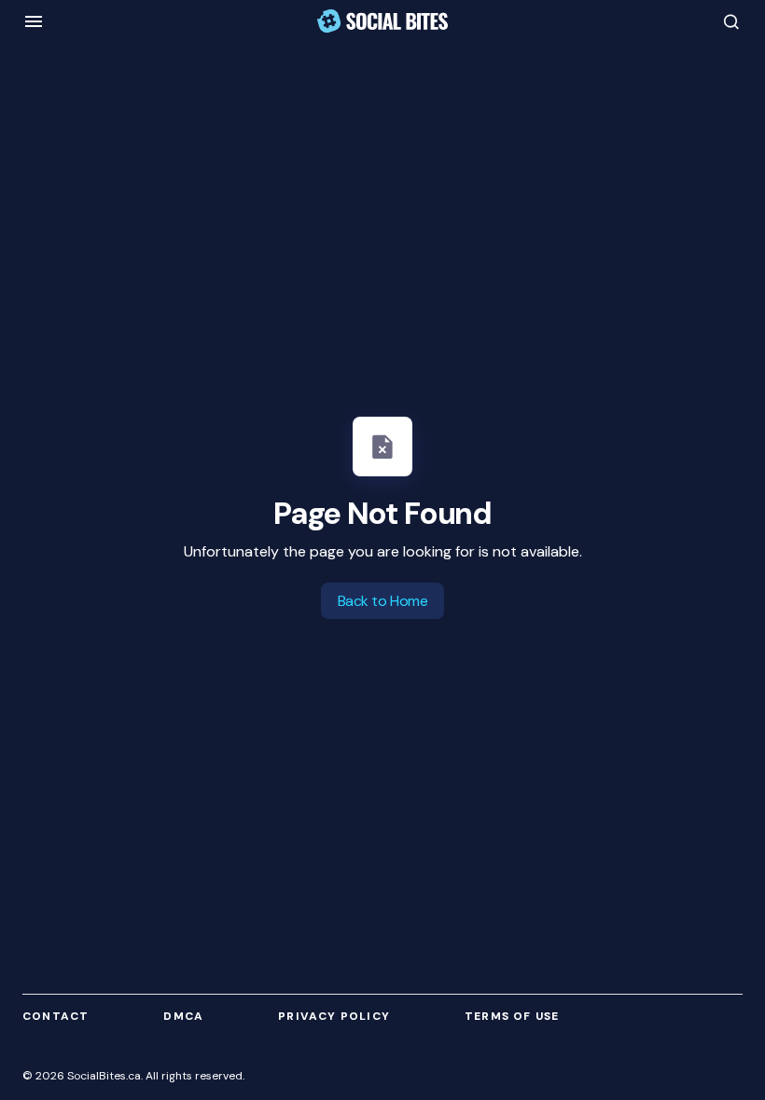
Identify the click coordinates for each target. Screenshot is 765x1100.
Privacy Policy (334, 1016)
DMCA (183, 1016)
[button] (33, 21)
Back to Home (382, 601)
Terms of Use (512, 1016)
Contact (55, 1016)
